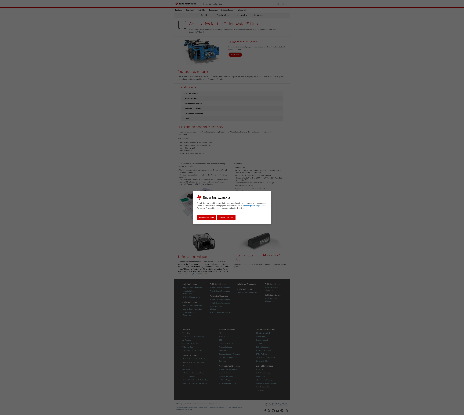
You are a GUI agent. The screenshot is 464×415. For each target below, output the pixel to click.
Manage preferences (206, 217)
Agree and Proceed (226, 217)
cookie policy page (252, 206)
